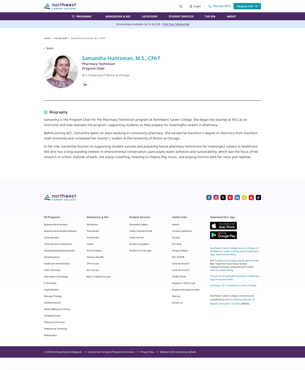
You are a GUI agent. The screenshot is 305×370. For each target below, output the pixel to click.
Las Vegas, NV (217, 285)
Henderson (233, 285)
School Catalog (94, 250)
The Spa (210, 16)
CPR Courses (93, 263)
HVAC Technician (52, 270)
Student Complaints (139, 244)
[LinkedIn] (85, 84)
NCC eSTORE (178, 257)
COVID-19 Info (179, 276)
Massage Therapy (52, 296)
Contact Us (177, 302)
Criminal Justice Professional (57, 244)
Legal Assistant (51, 289)
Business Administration (56, 224)
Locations (149, 16)
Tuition (90, 244)
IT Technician (50, 283)
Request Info (245, 6)
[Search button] (181, 6)
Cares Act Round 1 (181, 263)
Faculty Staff (60, 38)
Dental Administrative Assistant (59, 250)
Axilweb (192, 351)
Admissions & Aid (118, 16)
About (231, 16)
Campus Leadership (182, 231)
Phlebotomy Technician (55, 328)
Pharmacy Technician (54, 322)
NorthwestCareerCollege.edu (67, 351)
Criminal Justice (51, 237)
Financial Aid (93, 231)
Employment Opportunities (185, 289)
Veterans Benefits (95, 257)
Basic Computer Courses (99, 276)
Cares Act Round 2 (181, 270)
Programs (83, 16)
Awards (175, 224)
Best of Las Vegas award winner (236, 260)
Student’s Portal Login (140, 250)
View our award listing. (222, 270)
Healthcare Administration (57, 263)
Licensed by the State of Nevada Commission (111, 351)
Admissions (92, 224)
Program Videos (180, 250)
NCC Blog (176, 244)
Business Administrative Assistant (60, 231)
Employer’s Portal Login (184, 283)
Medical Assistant (52, 302)
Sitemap (176, 296)
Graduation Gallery (138, 224)
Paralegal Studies (52, 315)
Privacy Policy (147, 351)
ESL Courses (93, 270)
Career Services (136, 237)
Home (47, 38)
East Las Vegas (248, 285)
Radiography (50, 335)
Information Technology (56, 276)
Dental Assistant (52, 257)
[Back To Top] (9, 350)
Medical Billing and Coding (57, 309)
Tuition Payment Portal (140, 231)
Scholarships (93, 237)
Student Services (181, 16)
